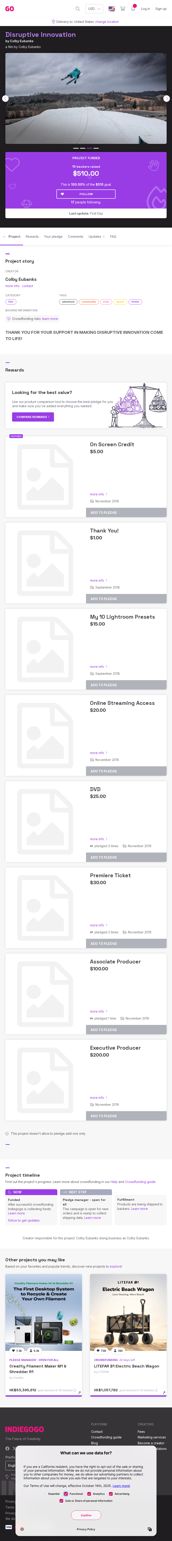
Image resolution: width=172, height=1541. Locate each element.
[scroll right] (166, 98)
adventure (68, 301)
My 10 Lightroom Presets (122, 616)
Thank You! (104, 530)
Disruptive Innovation (40, 34)
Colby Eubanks (22, 41)
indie (106, 301)
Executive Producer (115, 1047)
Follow (86, 194)
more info (12, 286)
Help (114, 1182)
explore (115, 1266)
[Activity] (133, 9)
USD (91, 9)
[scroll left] (5, 98)
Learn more (16, 1213)
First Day (86, 213)
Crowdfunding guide (140, 1182)
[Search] (78, 9)
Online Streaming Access (122, 702)
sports (120, 301)
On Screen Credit (112, 444)
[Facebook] (7, 1448)
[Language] (112, 9)
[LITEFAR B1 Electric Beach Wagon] (128, 1312)
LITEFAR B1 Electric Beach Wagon (126, 1366)
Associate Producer (115, 961)
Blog (94, 1443)
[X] (14, 1448)
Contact (97, 1431)
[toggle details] (81, 1395)
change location (107, 22)
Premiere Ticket (110, 875)
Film (10, 301)
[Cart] (123, 9)
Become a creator (151, 1443)
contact (27, 286)
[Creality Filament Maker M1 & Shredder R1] (43, 1312)
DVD (95, 789)
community (89, 301)
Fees (141, 1431)
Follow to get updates (24, 1220)
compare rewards (32, 417)
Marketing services (152, 1437)
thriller (135, 301)
